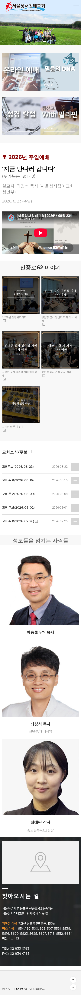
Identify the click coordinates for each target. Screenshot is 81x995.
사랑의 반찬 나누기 (12, 426)
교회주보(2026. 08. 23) (18, 466)
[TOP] (73, 980)
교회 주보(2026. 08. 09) (18, 494)
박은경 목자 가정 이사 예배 (56, 372)
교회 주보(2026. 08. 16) (18, 480)
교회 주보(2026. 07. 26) (18, 521)
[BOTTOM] (73, 987)
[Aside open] (76, 7)
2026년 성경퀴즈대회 (14, 317)
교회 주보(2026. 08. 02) (18, 507)
